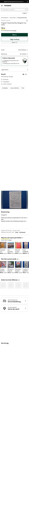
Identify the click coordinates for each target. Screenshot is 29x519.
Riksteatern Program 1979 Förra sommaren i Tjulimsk (11, 270)
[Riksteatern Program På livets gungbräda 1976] (18, 264)
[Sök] (26, 9)
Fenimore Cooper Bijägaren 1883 (17, 250)
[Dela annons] (27, 20)
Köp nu (14, 34)
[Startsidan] (7, 5)
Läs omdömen (14, 88)
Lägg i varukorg (14, 39)
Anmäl (16, 232)
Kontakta (5, 88)
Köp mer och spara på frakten (11, 238)
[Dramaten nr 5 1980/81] (3, 245)
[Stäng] (27, 1)
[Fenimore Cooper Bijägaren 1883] (18, 245)
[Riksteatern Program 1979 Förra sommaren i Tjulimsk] (11, 264)
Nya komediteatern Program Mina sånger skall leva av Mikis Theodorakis (11, 250)
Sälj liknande (22, 232)
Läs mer (14, 30)
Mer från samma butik (10, 259)
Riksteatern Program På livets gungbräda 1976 (18, 270)
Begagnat (4, 215)
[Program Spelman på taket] (3, 264)
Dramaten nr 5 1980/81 (2, 250)
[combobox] (14, 9)
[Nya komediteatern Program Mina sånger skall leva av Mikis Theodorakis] (11, 245)
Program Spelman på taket (3, 270)
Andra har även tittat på (10, 280)
